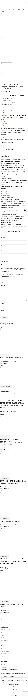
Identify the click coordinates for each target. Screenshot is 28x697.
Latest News (4, 667)
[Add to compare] (2, 598)
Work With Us (4, 640)
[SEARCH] (27, 3)
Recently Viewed (5, 648)
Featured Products (5, 651)
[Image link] (14, 622)
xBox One (15, 10)
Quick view (6, 598)
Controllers (22, 10)
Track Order (4, 664)
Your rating (4, 280)
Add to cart (12, 95)
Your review (4, 285)
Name (2, 303)
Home (2, 10)
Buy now (22, 95)
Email (2, 310)
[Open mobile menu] (1, 1)
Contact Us (3, 642)
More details (4, 146)
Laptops (3, 656)
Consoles (8, 10)
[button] (5, 601)
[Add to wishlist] (10, 598)
